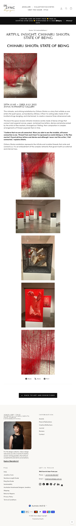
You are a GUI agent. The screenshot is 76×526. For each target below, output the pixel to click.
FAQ (5, 472)
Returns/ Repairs (9, 493)
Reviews (41, 431)
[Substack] (62, 485)
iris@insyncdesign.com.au (53, 479)
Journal (41, 428)
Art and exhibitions (40, 30)
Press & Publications (45, 422)
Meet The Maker (35, 10)
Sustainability (8, 484)
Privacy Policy (8, 497)
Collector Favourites (44, 7)
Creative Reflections (45, 425)
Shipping (6, 490)
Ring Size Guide (9, 481)
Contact (41, 434)
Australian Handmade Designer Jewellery (17, 487)
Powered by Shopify (37, 519)
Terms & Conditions (10, 500)
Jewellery (26, 7)
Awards (41, 419)
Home (31, 30)
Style (45, 10)
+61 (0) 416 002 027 (51, 475)
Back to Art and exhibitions (39, 395)
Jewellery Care (8, 475)
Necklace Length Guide (11, 478)
